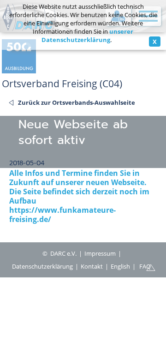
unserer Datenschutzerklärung (88, 35)
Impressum (100, 253)
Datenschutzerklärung (42, 266)
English (120, 266)
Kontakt (92, 266)
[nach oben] (150, 267)
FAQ (145, 266)
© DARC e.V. (59, 253)
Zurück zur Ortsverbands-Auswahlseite (76, 102)
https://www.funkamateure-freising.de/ (62, 214)
